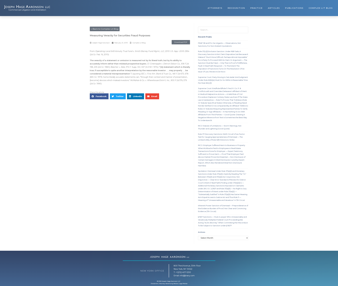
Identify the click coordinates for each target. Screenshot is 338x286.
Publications (294, 8)
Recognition (236, 8)
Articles (274, 8)
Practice (256, 8)
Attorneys (215, 8)
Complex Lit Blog (321, 8)
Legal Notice (183, 283)
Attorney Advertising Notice (168, 283)
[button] (181, 42)
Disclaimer (154, 283)
